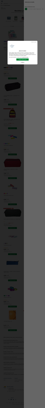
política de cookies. (25, 57)
